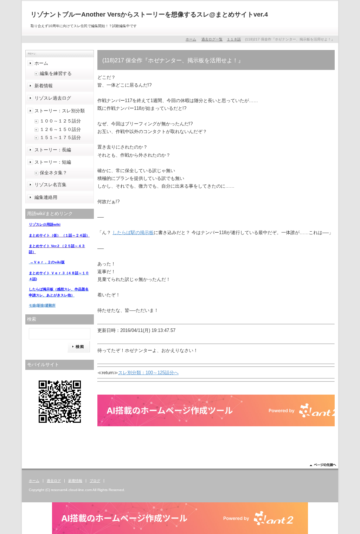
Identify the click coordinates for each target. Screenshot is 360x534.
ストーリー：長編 (52, 149)
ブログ (95, 481)
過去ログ (54, 481)
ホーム (191, 39)
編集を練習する (56, 73)
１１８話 (234, 39)
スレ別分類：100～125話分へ (148, 372)
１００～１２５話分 (60, 121)
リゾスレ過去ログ (52, 98)
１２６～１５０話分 (60, 129)
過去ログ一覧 (212, 39)
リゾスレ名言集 (50, 184)
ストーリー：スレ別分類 (59, 110)
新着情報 (43, 85)
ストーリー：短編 (52, 162)
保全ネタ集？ (53, 172)
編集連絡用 (45, 197)
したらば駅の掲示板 (133, 232)
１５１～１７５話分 (60, 137)
